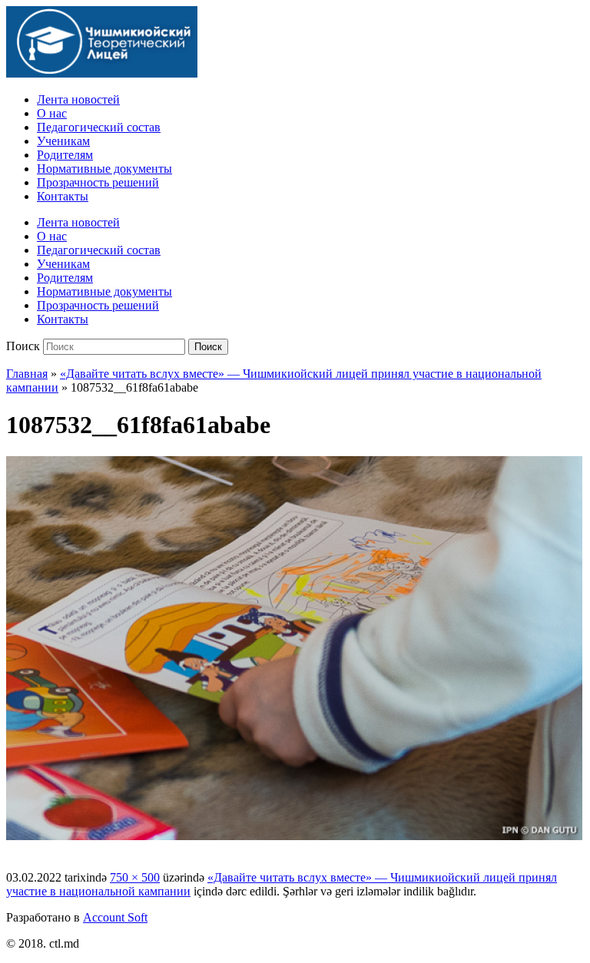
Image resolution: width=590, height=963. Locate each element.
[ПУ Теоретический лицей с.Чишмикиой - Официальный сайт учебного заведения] (101, 73)
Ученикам (63, 140)
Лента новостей (78, 99)
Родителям (65, 154)
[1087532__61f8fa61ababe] (294, 835)
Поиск (23, 345)
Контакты (62, 196)
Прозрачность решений (98, 182)
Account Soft (115, 917)
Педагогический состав (99, 127)
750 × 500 (135, 877)
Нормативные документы (104, 168)
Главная (27, 373)
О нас (52, 113)
